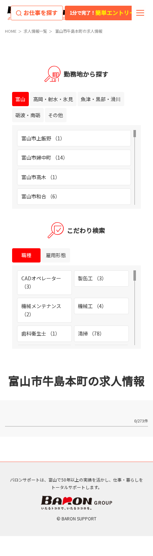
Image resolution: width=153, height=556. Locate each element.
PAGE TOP (141, 464)
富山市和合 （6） (40, 196)
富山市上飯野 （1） (43, 138)
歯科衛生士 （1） (40, 333)
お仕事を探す (40, 13)
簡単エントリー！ (105, 13)
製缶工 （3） (92, 278)
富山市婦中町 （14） (44, 157)
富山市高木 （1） (40, 177)
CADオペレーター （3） (41, 282)
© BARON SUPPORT (76, 518)
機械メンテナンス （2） (41, 310)
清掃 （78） (91, 333)
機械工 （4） (92, 306)
